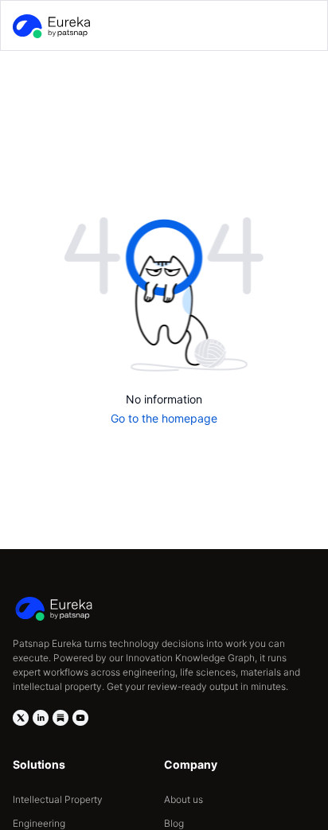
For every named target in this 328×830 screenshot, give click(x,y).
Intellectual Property (58, 799)
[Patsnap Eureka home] (50, 26)
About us (183, 799)
